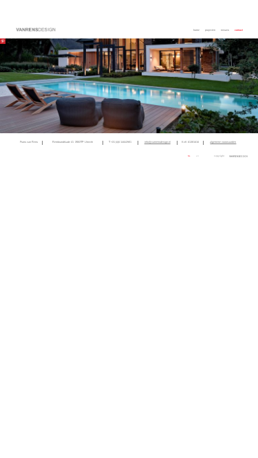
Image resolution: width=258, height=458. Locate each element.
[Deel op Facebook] (157, 155)
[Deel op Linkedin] (167, 155)
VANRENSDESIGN (36, 29)
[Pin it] (3, 41)
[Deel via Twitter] (162, 155)
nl (189, 156)
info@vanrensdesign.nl (157, 142)
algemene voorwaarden (223, 142)
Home (196, 30)
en (197, 156)
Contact (239, 30)
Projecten (210, 30)
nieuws (225, 30)
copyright (219, 155)
